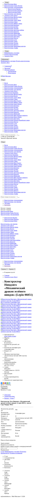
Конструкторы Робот (14, 12)
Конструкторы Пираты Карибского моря (17, 120)
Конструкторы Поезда (11, 38)
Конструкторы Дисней (11, 28)
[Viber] (5, 383)
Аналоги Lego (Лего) (10, 15)
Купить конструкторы (11, 54)
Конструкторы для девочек (12, 14)
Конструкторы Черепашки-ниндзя (14, 46)
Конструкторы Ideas (10, 4)
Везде (6, 83)
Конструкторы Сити (10, 40)
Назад (6, 2)
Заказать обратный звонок (9, 138)
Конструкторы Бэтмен (11, 27)
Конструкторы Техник (11, 43)
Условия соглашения (16, 453)
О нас (2, 451)
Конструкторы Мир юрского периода (15, 115)
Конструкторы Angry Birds (12, 20)
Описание (7, 394)
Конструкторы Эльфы (11, 48)
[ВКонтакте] (1, 383)
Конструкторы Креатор (11, 31)
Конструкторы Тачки (10, 41)
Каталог (6, 209)
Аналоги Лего (8, 56)
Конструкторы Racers (11, 18)
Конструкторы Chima (10, 22)
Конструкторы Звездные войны (14, 30)
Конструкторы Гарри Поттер (13, 5)
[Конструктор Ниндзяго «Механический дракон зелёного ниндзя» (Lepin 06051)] (17, 305)
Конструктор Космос (14, 9)
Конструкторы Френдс (11, 44)
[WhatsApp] (7, 383)
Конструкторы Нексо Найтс (13, 35)
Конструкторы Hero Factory (12, 101)
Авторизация (12, 71)
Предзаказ (4, 388)
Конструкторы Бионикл (11, 25)
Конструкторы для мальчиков (13, 7)
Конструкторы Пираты (15, 10)
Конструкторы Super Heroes (12, 104)
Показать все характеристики (13, 380)
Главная (6, 275)
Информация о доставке (11, 53)
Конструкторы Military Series (13, 23)
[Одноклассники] (3, 383)
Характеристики (9, 396)
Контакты (7, 205)
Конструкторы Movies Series (13, 17)
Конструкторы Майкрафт (12, 33)
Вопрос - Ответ (9, 398)
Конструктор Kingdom (11, 92)
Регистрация (12, 73)
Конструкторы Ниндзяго (12, 36)
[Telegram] (9, 383)
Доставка (7, 203)
